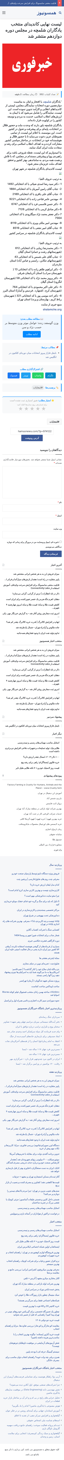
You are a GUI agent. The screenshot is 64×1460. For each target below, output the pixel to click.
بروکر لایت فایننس (54, 803)
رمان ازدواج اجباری (53, 829)
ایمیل (58, 515)
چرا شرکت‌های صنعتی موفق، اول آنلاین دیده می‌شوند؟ (35, 1385)
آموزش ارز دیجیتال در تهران (50, 793)
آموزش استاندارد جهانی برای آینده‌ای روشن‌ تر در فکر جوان (33, 1410)
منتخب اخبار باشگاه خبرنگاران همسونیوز (42, 1367)
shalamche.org (52, 309)
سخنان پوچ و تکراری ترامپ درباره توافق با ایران (38, 1026)
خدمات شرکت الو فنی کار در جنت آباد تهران (43, 813)
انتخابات (54, 421)
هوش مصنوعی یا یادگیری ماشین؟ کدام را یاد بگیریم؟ (36, 1406)
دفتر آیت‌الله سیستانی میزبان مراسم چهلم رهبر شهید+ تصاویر (31, 1022)
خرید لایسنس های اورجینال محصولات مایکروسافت (40, 824)
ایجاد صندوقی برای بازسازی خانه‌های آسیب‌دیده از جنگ (35, 1036)
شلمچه (47, 101)
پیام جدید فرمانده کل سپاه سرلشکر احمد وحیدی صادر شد (33, 1031)
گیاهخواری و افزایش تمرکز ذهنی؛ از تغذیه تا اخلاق (37, 1415)
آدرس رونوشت (32, 438)
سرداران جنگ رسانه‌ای (49, 1017)
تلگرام (50, 375)
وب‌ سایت (57, 529)
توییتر (25, 375)
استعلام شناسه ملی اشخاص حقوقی (43, 1420)
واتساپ (37, 375)
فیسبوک (13, 375)
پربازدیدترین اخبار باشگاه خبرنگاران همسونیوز (39, 1008)
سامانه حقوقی (55, 834)
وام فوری (58, 849)
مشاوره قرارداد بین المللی (50, 844)
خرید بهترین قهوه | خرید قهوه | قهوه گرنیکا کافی (41, 819)
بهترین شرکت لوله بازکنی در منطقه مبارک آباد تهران (39, 808)
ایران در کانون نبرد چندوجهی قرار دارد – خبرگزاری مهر (35, 1059)
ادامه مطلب (32, 334)
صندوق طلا (57, 839)
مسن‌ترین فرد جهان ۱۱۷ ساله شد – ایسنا (41, 1049)
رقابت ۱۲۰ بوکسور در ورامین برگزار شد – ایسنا (38, 1064)
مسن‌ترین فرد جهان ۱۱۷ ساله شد (44, 1054)
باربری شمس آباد (54, 798)
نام (60, 502)
